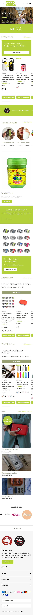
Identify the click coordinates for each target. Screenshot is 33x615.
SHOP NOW (7, 201)
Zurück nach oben (16, 528)
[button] (30, 3)
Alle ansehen (27, 122)
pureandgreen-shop (9, 611)
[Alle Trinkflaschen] (23, 133)
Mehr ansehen (16, 361)
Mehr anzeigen (16, 52)
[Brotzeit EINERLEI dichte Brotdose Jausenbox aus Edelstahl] (23, 302)
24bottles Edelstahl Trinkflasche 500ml (22, 383)
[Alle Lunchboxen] (8, 133)
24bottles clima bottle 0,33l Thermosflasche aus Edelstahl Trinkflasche (8, 386)
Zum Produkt (9, 269)
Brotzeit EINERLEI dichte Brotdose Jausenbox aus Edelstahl (22, 316)
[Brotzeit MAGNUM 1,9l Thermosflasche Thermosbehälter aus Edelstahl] (8, 64)
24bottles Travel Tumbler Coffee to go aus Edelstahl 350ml (23, 77)
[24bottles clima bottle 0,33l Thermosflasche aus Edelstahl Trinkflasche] (8, 371)
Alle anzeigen (27, 37)
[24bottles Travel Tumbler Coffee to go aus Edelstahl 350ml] (23, 64)
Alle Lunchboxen (8, 143)
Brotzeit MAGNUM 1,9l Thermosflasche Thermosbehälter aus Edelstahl (8, 78)
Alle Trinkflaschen (23, 143)
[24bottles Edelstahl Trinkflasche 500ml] (23, 371)
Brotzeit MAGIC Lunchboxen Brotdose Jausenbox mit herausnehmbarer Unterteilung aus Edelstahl (8, 318)
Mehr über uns (7, 562)
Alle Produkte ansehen (24, 411)
